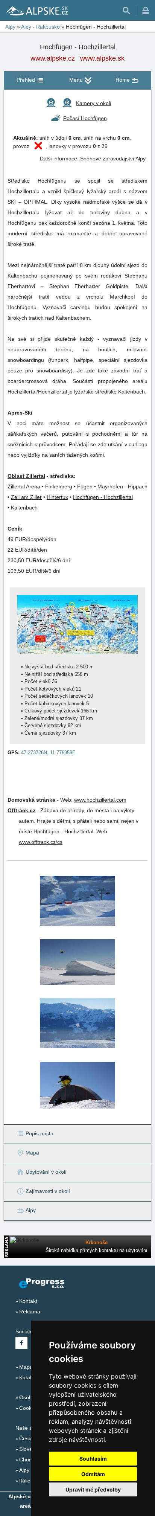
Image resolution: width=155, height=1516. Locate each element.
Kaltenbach (24, 508)
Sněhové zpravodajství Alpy (113, 159)
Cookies (28, 1408)
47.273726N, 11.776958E (48, 752)
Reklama (29, 1312)
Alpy (24, 1470)
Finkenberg (58, 486)
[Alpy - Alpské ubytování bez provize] (36, 10)
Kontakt (28, 1301)
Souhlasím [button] (93, 1458)
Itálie (24, 1481)
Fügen (85, 486)
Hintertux (57, 497)
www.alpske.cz (52, 58)
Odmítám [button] (93, 1474)
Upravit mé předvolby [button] (93, 1489)
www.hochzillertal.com (100, 800)
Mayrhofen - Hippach (122, 486)
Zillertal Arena (24, 486)
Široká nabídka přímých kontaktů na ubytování (96, 1250)
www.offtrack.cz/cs (40, 842)
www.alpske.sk (102, 58)
